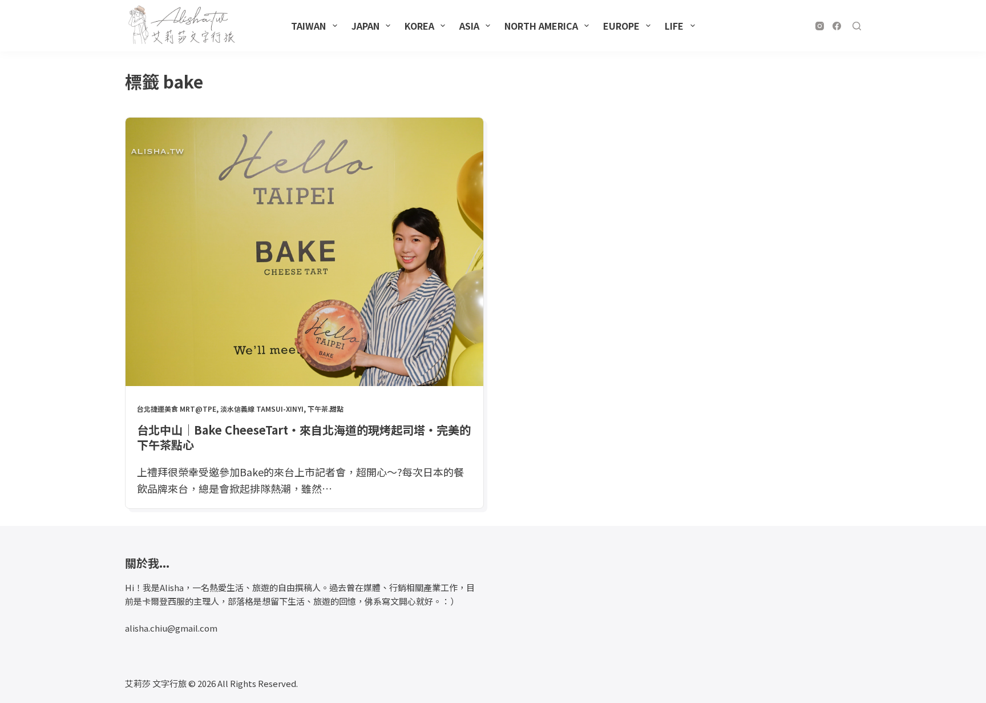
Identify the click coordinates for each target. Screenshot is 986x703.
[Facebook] (837, 26)
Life (674, 26)
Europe (621, 26)
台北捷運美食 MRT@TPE (176, 408)
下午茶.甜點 (326, 408)
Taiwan (308, 26)
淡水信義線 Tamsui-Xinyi (262, 408)
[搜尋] (856, 26)
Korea (419, 26)
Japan (365, 26)
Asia (469, 26)
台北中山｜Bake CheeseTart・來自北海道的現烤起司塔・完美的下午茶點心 (304, 437)
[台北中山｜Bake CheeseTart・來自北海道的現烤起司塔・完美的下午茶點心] (304, 252)
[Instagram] (819, 26)
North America (541, 26)
